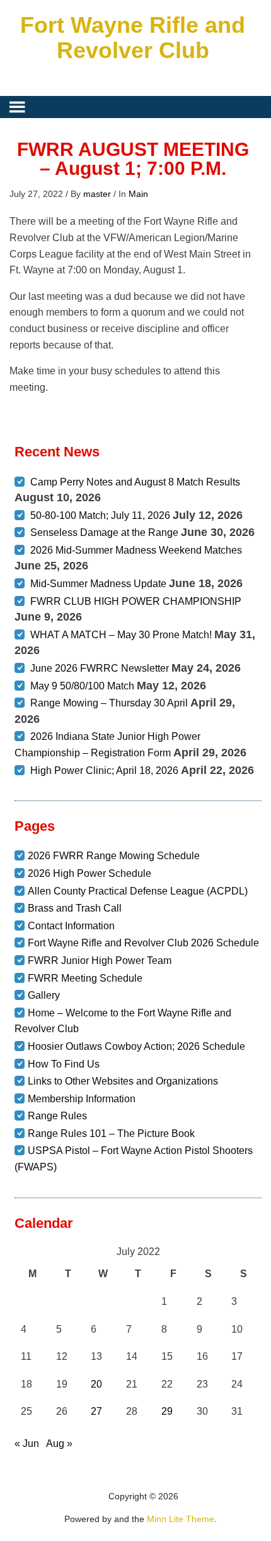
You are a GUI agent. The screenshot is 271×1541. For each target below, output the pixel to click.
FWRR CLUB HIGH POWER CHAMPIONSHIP (135, 601)
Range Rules (57, 1115)
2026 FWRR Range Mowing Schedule (114, 855)
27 (96, 1411)
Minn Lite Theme (180, 1519)
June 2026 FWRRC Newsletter (99, 668)
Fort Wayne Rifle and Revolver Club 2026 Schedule (143, 942)
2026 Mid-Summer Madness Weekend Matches (136, 550)
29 (167, 1411)
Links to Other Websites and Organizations (123, 1081)
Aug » (59, 1443)
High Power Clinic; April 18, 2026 (104, 770)
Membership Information (82, 1098)
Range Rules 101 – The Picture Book (111, 1133)
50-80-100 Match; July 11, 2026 (100, 515)
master (97, 194)
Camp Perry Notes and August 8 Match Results (135, 482)
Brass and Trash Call (75, 908)
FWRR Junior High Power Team (99, 960)
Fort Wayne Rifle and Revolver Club (132, 37)
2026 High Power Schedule (89, 873)
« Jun (26, 1443)
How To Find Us (64, 1064)
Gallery (44, 995)
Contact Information (71, 925)
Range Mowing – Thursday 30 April (109, 703)
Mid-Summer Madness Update (98, 583)
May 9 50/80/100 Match (82, 686)
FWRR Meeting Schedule (85, 978)
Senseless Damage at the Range (104, 532)
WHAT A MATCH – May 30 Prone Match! (121, 634)
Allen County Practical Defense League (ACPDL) (138, 891)
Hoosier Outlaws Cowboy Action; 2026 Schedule (136, 1046)
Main (138, 194)
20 (96, 1384)
